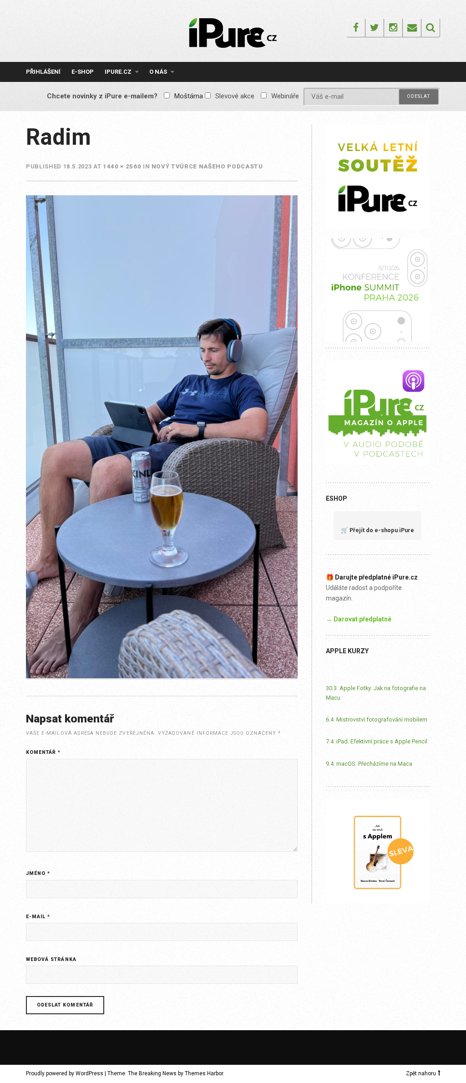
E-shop (82, 71)
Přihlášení (43, 71)
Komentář (43, 752)
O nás (158, 71)
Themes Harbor (204, 1073)
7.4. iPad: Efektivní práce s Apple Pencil (376, 741)
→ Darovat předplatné (358, 619)
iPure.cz (118, 71)
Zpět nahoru (421, 1073)
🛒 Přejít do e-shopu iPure (377, 530)
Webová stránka (51, 959)
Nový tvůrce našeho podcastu (207, 166)
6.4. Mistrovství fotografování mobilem (376, 719)
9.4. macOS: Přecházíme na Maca (369, 763)
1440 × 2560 (122, 166)
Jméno (38, 873)
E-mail (38, 917)
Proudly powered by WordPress (64, 1073)
